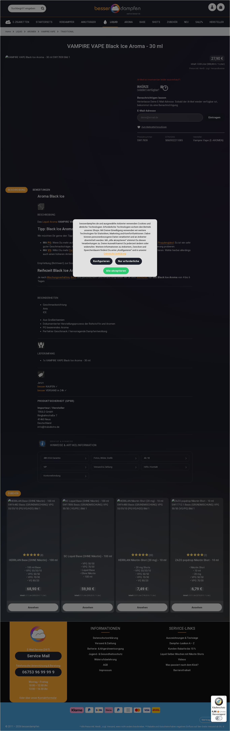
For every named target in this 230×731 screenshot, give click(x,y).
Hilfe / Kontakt (151, 467)
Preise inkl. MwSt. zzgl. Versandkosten (207, 68)
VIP (45, 467)
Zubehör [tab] (13, 493)
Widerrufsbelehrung (105, 659)
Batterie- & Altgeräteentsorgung (105, 648)
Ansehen (33, 607)
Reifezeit (142, 277)
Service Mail (38, 656)
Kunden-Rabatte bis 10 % (182, 648)
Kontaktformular (47, 698)
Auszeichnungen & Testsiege (182, 638)
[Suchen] (42, 8)
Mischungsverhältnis (58, 277)
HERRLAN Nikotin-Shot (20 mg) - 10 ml (142, 560)
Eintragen (214, 117)
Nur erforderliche (128, 261)
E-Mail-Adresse (146, 110)
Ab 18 (147, 458)
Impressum (105, 670)
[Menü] (225, 698)
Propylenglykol (166, 242)
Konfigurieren (101, 261)
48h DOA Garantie (52, 458)
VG (49, 250)
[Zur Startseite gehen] (117, 8)
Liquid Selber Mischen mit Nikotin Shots (182, 654)
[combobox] (23, 8)
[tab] (16, 190)
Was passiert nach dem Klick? (182, 665)
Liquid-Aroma (49, 221)
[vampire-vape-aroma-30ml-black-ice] (67, 117)
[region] (68, 117)
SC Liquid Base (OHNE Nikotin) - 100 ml (88, 556)
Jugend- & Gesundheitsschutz (105, 654)
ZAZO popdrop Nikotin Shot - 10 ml (197, 560)
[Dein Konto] (212, 7)
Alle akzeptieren (116, 270)
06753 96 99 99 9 (38, 672)
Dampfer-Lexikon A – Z (182, 643)
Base (73, 277)
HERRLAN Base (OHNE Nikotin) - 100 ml (33, 560)
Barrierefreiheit (182, 670)
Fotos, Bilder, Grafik (103, 458)
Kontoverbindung (52, 475)
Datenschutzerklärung (105, 638)
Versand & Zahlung (103, 467)
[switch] (219, 718)
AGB (105, 665)
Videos (182, 659)
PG (49, 242)
